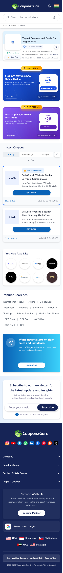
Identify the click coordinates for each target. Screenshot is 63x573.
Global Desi (46, 301)
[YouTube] (13, 443)
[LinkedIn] (31, 443)
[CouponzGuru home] (25, 6)
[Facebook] (37, 443)
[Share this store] (56, 47)
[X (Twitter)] (55, 443)
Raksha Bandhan (25, 313)
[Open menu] (6, 6)
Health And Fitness (49, 313)
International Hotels (13, 301)
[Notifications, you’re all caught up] (49, 6)
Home (5, 25)
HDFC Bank (9, 319)
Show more (51, 54)
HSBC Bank (9, 325)
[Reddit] (49, 443)
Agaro (32, 301)
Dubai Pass (8, 307)
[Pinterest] (43, 443)
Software (38, 307)
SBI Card (24, 319)
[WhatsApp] (25, 443)
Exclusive (52, 307)
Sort (33, 160)
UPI (22, 325)
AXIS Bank (40, 319)
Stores (13, 25)
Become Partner (32, 513)
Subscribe (47, 407)
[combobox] (30, 17)
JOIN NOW (31, 365)
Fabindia (23, 307)
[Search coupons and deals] (57, 154)
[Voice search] (54, 17)
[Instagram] (7, 443)
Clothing (7, 313)
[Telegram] (19, 443)
